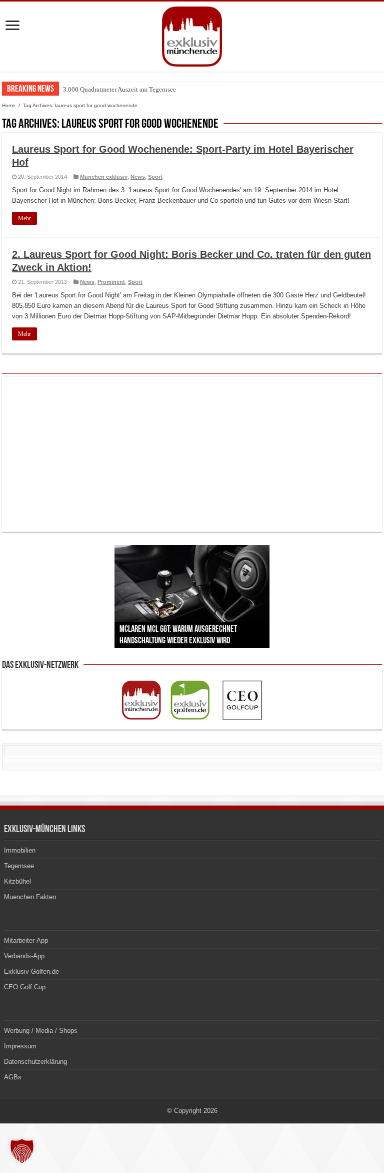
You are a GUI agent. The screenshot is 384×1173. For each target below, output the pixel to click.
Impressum (20, 1046)
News (137, 177)
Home (9, 105)
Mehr (24, 218)
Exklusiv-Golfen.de (31, 971)
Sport (155, 177)
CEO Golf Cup (25, 987)
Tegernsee (19, 866)
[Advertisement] (192, 454)
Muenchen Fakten (30, 897)
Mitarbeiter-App (26, 940)
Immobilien (20, 850)
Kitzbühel (17, 881)
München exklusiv (104, 177)
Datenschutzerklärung (35, 1061)
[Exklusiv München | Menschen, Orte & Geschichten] (192, 35)
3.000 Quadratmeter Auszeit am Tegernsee (119, 89)
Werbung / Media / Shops (41, 1030)
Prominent (111, 282)
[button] (22, 1151)
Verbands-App (24, 956)
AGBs (13, 1077)
